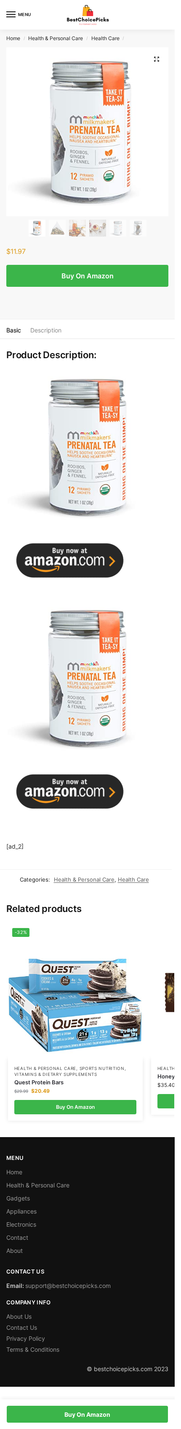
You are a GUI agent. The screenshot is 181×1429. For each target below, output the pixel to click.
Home (13, 38)
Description (45, 330)
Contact (17, 1237)
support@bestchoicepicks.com (68, 1285)
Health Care (105, 38)
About (14, 1250)
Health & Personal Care (55, 38)
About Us (19, 1316)
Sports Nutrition (102, 1068)
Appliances (21, 1211)
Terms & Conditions (32, 1349)
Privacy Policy (25, 1338)
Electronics (21, 1224)
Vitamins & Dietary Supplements (55, 1074)
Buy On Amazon (87, 276)
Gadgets (18, 1198)
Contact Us (21, 1327)
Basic (13, 330)
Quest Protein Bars (39, 1082)
